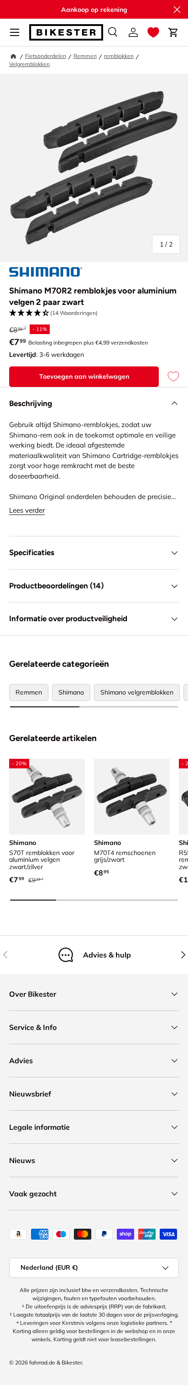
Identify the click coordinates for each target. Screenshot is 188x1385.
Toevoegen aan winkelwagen (84, 376)
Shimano (71, 692)
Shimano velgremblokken (136, 692)
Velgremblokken (29, 64)
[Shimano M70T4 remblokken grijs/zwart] (132, 796)
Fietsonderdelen (45, 55)
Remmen (85, 55)
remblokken (119, 55)
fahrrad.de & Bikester (55, 1362)
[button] (153, 32)
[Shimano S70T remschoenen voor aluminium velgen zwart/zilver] (47, 796)
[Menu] (15, 32)
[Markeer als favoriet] (169, 376)
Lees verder (27, 510)
